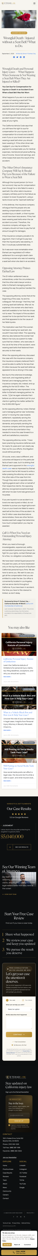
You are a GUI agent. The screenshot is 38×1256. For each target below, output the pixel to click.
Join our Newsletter (10, 1157)
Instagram (23, 1169)
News (5, 1187)
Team (5, 1180)
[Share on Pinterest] (21, 57)
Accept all (7, 1244)
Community (7, 1191)
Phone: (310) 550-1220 (11, 1144)
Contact (6, 1198)
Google (21, 1187)
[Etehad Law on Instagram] (17, 1216)
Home (5, 1165)
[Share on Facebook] (14, 57)
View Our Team (9, 894)
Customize (27, 1244)
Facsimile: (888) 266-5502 (12, 1151)
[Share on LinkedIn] (24, 57)
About (5, 1184)
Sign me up (19, 1121)
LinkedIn (22, 1165)
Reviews (6, 1176)
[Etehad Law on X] (24, 1216)
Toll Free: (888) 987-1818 (11, 1147)
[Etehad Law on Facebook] (13, 1216)
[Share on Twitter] (17, 57)
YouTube (22, 1184)
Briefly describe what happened (16, 1015)
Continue (17, 1035)
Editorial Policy (26, 1223)
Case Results (7, 1173)
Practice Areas (8, 1169)
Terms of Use (7, 1223)
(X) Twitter (23, 1173)
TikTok (21, 1180)
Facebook (22, 1176)
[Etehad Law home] (8, 3)
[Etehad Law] (19, 1077)
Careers (5, 1195)
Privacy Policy (26, 1051)
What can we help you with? (15, 1005)
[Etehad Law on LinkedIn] (21, 1216)
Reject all (17, 1244)
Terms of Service (10, 1052)
